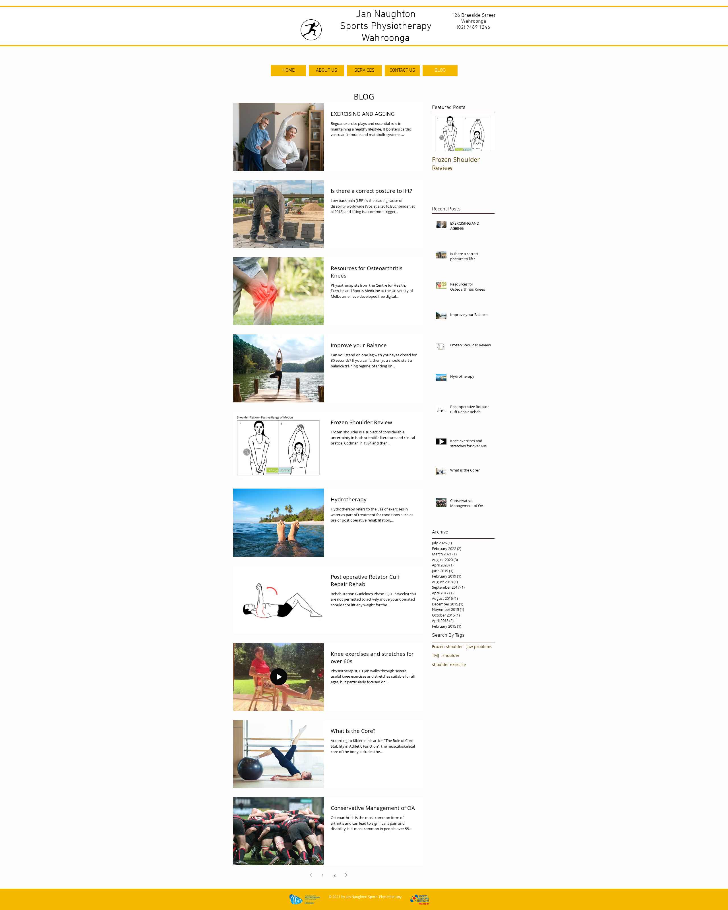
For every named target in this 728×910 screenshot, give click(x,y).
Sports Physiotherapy (385, 26)
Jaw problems (479, 646)
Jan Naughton (385, 14)
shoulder (451, 655)
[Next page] (346, 875)
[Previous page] (310, 875)
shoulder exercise (449, 664)
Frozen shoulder (447, 646)
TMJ (435, 655)
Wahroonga (386, 38)
